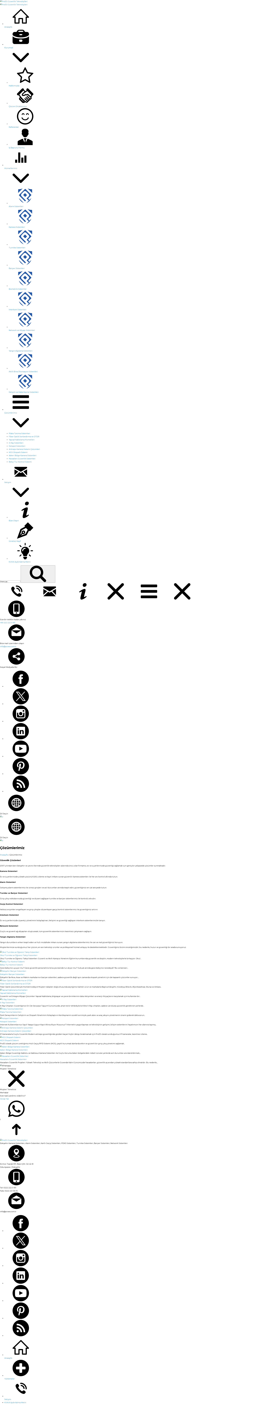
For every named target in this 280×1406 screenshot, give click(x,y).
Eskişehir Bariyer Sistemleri (12, 974)
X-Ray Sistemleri (7, 1003)
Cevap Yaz (4, 1099)
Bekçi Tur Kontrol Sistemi (11, 965)
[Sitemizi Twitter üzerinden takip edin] (20, 704)
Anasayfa (4, 855)
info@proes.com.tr (8, 646)
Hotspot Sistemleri (8, 1022)
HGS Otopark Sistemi (9, 1040)
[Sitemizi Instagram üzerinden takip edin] (20, 721)
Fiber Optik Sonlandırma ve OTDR (15, 984)
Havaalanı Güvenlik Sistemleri (13, 1059)
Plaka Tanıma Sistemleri (10, 1012)
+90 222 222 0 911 (7, 623)
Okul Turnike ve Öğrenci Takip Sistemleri (18, 955)
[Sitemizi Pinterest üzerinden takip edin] (20, 774)
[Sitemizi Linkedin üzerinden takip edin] (20, 739)
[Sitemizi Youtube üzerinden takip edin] (20, 756)
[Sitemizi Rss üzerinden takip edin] (20, 791)
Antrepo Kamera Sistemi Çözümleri (15, 1031)
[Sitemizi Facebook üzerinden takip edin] (20, 686)
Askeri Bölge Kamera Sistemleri (14, 1050)
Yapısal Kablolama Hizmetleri (13, 993)
